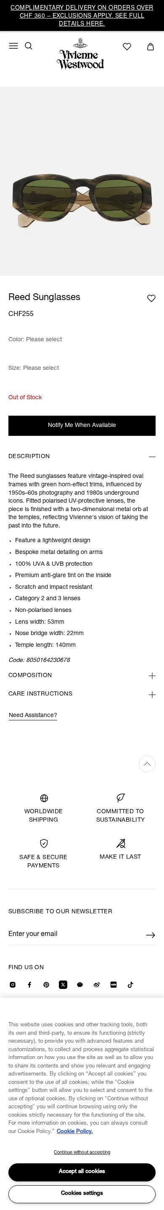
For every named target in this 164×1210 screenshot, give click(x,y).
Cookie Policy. (75, 1132)
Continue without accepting (82, 1152)
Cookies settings (82, 1194)
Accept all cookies (82, 1172)
